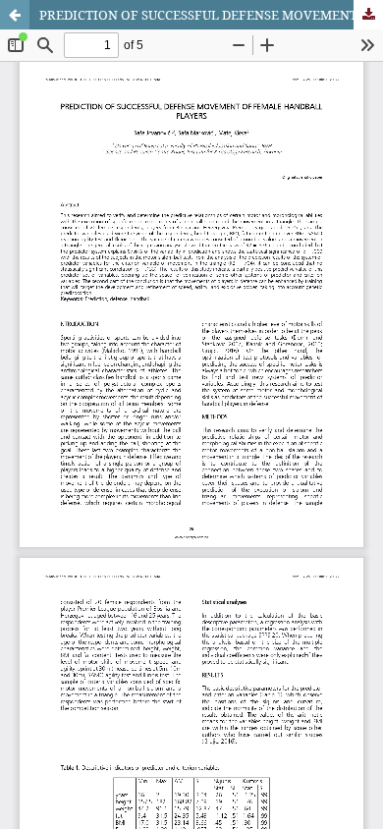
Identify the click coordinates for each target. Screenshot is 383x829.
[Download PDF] (368, 14)
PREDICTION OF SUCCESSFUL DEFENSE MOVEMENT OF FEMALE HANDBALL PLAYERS (211, 15)
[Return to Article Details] (14, 14)
